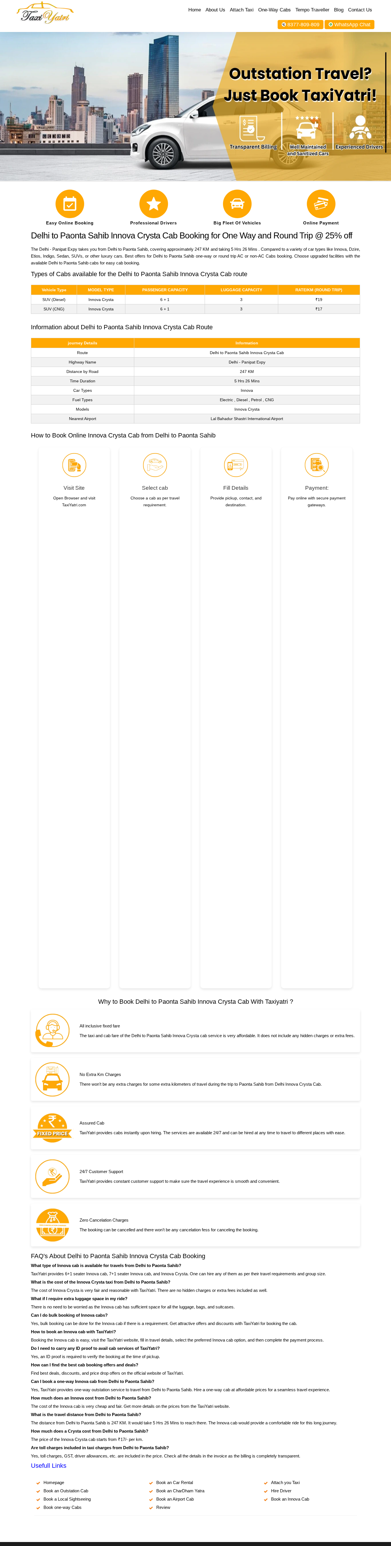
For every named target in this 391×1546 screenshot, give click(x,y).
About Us (215, 10)
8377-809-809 (303, 24)
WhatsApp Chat (352, 24)
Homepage (54, 1482)
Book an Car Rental (174, 1482)
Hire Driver (281, 1490)
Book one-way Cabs (63, 1507)
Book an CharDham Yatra (180, 1490)
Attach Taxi (242, 10)
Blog (338, 10)
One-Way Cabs (274, 10)
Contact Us (360, 10)
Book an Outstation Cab (66, 1490)
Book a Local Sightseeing (67, 1499)
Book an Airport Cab (175, 1499)
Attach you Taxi (285, 1482)
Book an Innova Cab (290, 1499)
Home (194, 10)
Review (163, 1507)
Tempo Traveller (312, 10)
